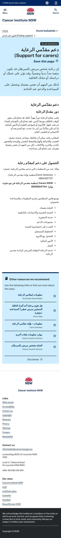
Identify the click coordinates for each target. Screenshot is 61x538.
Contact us (7, 411)
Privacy (5, 424)
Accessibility (8, 406)
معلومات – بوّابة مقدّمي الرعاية (27, 323)
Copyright (7, 415)
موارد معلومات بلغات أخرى (29, 334)
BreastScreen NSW (11, 504)
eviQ (4, 487)
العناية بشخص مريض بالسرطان (26, 345)
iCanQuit (6, 500)
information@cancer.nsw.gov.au (17, 449)
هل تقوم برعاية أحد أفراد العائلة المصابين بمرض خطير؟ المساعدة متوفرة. (26, 309)
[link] (41, 359)
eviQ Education (9, 491)
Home (5, 31)
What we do (7, 402)
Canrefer (6, 495)
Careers (6, 432)
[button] (46, 61)
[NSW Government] (30, 11)
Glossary (6, 419)
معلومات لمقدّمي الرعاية (30, 294)
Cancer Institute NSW (12, 483)
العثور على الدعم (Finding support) (17, 35)
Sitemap (6, 428)
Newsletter (7, 436)
